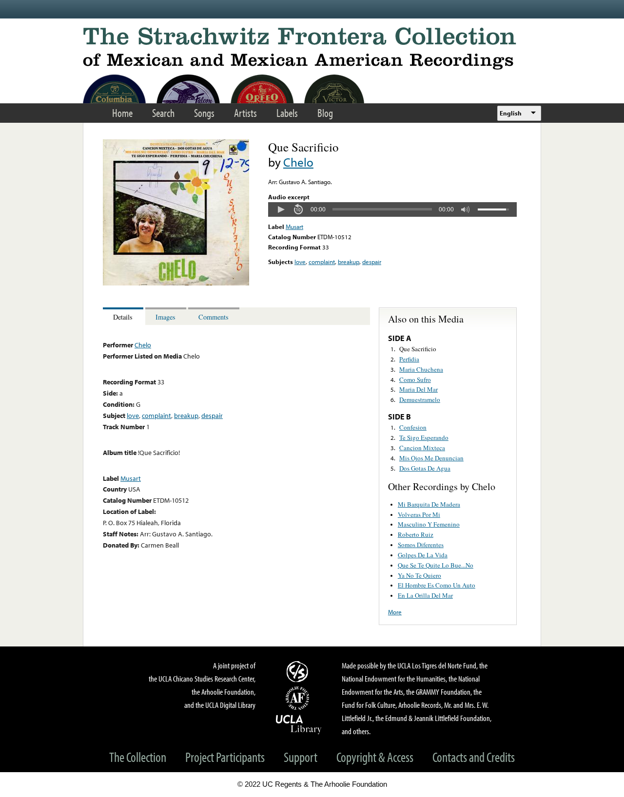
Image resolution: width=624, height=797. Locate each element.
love (300, 262)
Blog (325, 113)
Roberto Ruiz (415, 534)
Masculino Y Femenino (429, 524)
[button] (281, 209)
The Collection (137, 756)
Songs (204, 113)
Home (122, 113)
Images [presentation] (166, 317)
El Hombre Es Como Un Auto (436, 585)
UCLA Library (299, 724)
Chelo (298, 162)
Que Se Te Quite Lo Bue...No (435, 565)
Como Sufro (415, 379)
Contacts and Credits (473, 756)
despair (371, 262)
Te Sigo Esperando (423, 437)
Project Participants (225, 756)
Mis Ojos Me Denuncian (431, 458)
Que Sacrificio (417, 348)
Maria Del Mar (418, 389)
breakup (348, 262)
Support (300, 756)
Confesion (413, 427)
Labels (287, 113)
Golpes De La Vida (423, 554)
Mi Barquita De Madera (429, 504)
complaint (322, 262)
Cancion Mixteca (422, 447)
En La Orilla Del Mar (425, 595)
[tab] (124, 316)
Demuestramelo (419, 399)
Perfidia (409, 359)
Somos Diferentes (421, 544)
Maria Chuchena (421, 369)
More (395, 612)
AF (299, 698)
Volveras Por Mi (419, 514)
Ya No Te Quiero (419, 575)
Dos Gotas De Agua (424, 468)
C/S (299, 671)
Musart (294, 226)
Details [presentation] (123, 317)
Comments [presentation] (213, 317)
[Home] (312, 48)
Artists (245, 113)
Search (163, 113)
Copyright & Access (374, 756)
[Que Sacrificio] (176, 283)
